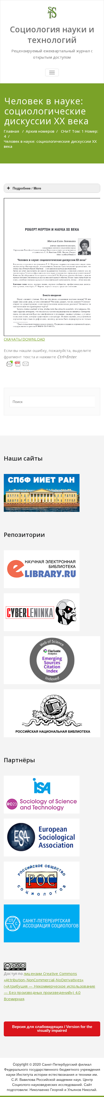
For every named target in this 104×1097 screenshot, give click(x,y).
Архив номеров (40, 131)
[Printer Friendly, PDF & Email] (18, 363)
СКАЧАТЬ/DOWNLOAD (24, 339)
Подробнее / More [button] (27, 188)
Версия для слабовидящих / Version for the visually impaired (52, 1028)
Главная (11, 131)
